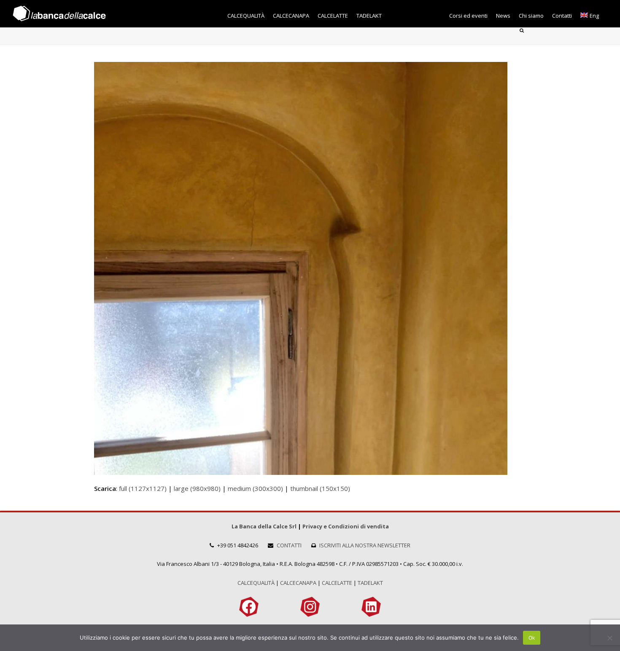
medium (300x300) (255, 488)
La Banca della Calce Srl (264, 526)
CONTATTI (289, 545)
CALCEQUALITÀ (256, 583)
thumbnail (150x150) (320, 488)
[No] (609, 638)
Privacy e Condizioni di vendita (345, 526)
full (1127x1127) (143, 488)
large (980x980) (197, 488)
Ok (531, 638)
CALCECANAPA (298, 583)
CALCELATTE (337, 583)
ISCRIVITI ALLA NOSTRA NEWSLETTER (364, 545)
